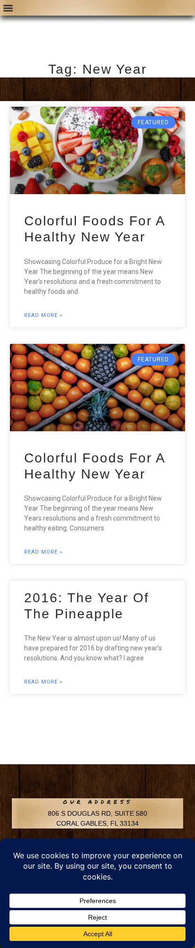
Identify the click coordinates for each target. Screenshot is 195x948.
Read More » (43, 315)
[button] (8, 8)
